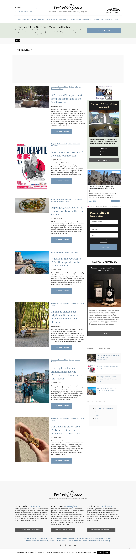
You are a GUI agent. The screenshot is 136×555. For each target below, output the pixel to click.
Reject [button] (107, 552)
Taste (67, 201)
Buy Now (104, 326)
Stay (96, 418)
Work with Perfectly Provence (84, 539)
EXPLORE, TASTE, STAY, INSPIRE (56, 19)
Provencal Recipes (57, 199)
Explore (71, 87)
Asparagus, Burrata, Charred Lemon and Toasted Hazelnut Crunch (68, 211)
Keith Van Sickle (62, 144)
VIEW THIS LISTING (103, 160)
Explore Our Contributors (101, 530)
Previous (86, 134)
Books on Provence (57, 252)
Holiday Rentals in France (103, 539)
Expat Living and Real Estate (104, 408)
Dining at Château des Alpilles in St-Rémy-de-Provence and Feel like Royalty (64, 317)
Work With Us (25, 12)
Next (122, 134)
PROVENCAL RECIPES (38, 19)
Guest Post (69, 252)
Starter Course (77, 199)
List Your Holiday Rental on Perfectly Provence (40, 541)
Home (18, 40)
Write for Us (33, 12)
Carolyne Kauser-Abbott (59, 87)
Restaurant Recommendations (73, 303)
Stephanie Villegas (57, 201)
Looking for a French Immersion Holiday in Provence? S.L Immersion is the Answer (66, 373)
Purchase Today (104, 30)
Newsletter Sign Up (30, 539)
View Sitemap (105, 541)
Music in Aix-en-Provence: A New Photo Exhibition (67, 153)
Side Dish (68, 199)
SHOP (116, 19)
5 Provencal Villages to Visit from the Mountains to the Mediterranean (67, 99)
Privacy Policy (103, 242)
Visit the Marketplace (63, 530)
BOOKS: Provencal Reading (80, 19)
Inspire (53, 144)
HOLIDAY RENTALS (23, 19)
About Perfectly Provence (29, 530)
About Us (17, 12)
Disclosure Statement (74, 541)
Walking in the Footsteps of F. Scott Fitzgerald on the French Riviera (66, 262)
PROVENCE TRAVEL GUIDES (102, 19)
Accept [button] (100, 552)
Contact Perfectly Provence (91, 541)
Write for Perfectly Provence (65, 539)
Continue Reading (62, 131)
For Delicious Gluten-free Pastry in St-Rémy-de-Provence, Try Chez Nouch (66, 430)
